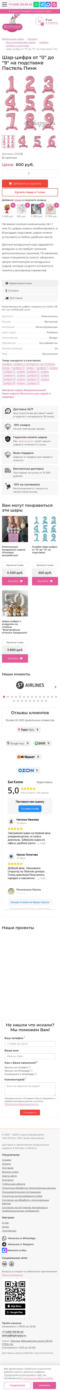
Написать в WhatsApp (22, 1238)
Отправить (30, 1112)
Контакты (8, 1179)
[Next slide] (55, 687)
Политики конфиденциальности (21, 1104)
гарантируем (26, 441)
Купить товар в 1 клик (30, 192)
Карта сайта (9, 1175)
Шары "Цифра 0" (13, 367)
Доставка (16, 298)
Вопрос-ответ (10, 1171)
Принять (44, 1385)
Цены (5, 1226)
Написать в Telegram (21, 1244)
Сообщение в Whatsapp (19, 1074)
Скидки (6, 1159)
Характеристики (20, 283)
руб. (30, 11)
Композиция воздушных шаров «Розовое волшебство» (13, 551)
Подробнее (17, 1385)
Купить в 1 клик (15, 565)
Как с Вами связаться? (21, 1062)
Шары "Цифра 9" (28, 383)
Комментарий (15, 1079)
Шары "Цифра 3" (28, 371)
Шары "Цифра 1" (37, 367)
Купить (13, 581)
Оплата (13, 290)
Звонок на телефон (16, 1067)
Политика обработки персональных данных (29, 1187)
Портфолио (9, 1230)
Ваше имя (11, 1050)
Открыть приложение (12, 1275)
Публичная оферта (13, 1183)
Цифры (7, 364)
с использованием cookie (37, 1378)
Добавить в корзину (27, 183)
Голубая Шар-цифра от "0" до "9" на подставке (44, 549)
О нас (5, 1222)
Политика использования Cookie (22, 1196)
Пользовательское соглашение (21, 1191)
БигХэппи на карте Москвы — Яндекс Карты (30, 908)
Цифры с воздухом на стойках (34, 364)
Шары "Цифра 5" (28, 375)
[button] (4, 697)
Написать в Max (16, 1250)
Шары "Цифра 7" (28, 379)
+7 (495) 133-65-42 (20, 4)
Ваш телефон (14, 1038)
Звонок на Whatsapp (17, 1070)
